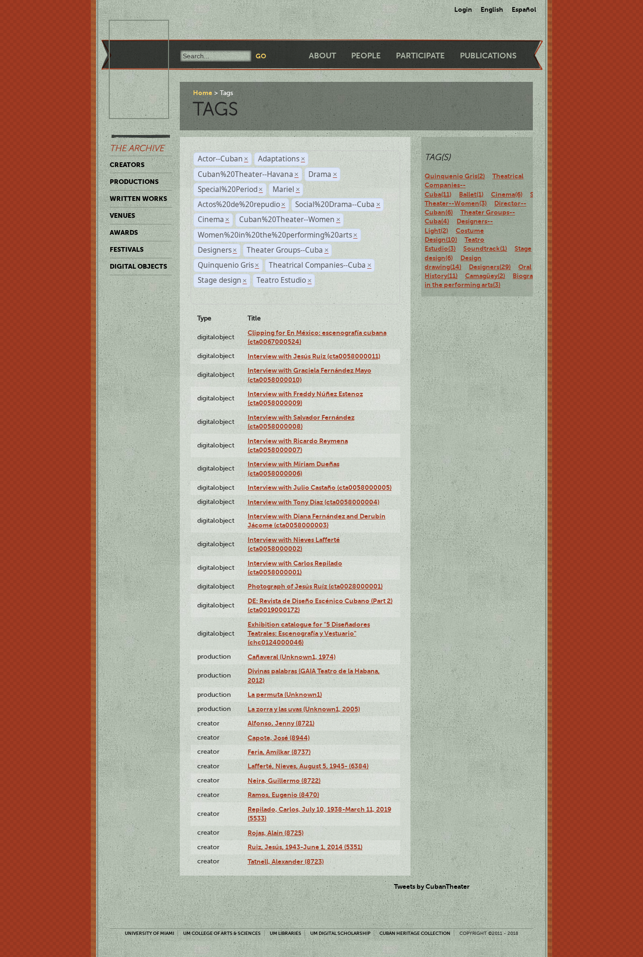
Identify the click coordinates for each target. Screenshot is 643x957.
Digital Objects (138, 266)
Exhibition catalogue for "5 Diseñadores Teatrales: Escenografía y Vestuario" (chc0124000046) (309, 633)
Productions (134, 181)
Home (202, 92)
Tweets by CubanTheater (432, 886)
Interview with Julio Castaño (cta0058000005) (320, 487)
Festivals (127, 249)
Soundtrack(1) (485, 248)
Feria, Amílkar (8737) (279, 752)
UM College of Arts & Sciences (222, 933)
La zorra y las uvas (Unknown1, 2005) (304, 709)
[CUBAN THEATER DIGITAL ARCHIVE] (130, 31)
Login (463, 9)
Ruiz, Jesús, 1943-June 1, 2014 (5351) (305, 847)
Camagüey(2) (485, 275)
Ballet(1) (471, 194)
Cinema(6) (506, 194)
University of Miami (149, 933)
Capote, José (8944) (279, 738)
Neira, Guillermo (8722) (284, 780)
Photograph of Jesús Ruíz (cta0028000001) (315, 586)
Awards (124, 232)
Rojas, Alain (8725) (276, 833)
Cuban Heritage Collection (414, 933)
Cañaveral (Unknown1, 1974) (292, 657)
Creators (127, 164)
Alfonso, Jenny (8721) (281, 723)
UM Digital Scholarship (340, 933)
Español (524, 9)
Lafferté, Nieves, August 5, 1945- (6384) (308, 766)
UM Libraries (285, 933)
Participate (420, 55)
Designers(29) (490, 267)
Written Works (138, 198)
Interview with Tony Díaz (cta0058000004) (313, 502)
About (322, 55)
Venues (122, 215)
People (366, 55)
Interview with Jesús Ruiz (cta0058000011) (314, 356)
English (492, 9)
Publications (488, 55)
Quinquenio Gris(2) (455, 176)
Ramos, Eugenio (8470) (283, 794)
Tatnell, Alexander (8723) (286, 861)
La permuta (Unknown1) (285, 694)
